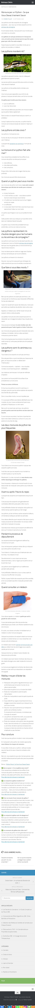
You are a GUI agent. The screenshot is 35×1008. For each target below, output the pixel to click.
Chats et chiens (7, 954)
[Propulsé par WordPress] (16, 999)
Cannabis (5, 950)
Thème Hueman (27, 999)
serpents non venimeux (17, 144)
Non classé (6, 967)
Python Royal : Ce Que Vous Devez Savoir (18, 764)
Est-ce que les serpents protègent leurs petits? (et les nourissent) (24, 860)
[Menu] (32, 2)
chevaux (5, 959)
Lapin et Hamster (8, 963)
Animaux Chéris (6, 2)
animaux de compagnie (8, 27)
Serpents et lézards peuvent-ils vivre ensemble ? (7, 860)
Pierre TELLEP (8, 19)
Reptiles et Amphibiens (8, 7)
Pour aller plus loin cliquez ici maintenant (13, 777)
